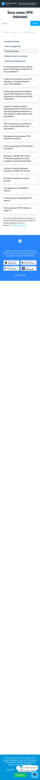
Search (35, 23)
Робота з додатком (12, 46)
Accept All (20, 775)
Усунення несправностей (14, 61)
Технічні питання (11, 51)
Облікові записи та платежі (15, 56)
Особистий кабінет (29, 4)
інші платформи (20, 275)
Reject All (10, 770)
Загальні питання (11, 41)
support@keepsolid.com (18, 225)
